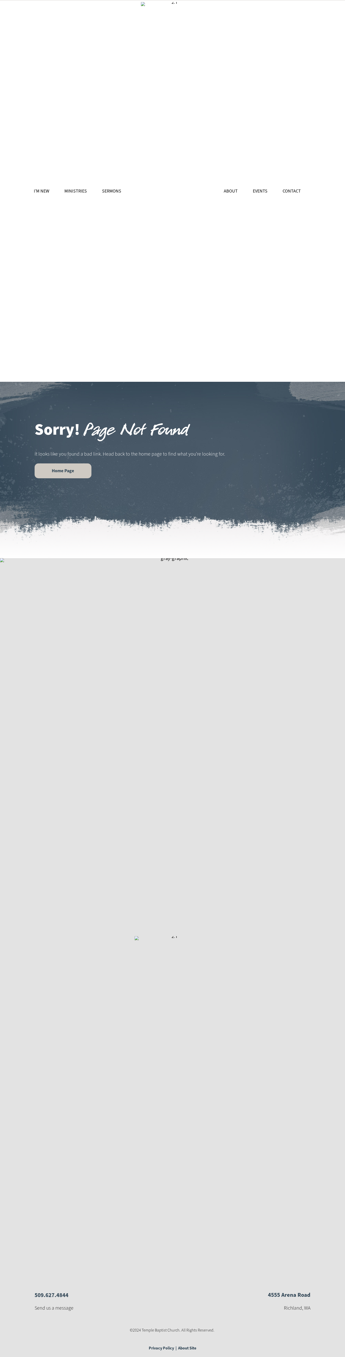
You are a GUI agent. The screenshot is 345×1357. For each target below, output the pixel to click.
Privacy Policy (161, 1348)
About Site (187, 1348)
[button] (63, 470)
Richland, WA (297, 1308)
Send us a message (54, 1308)
